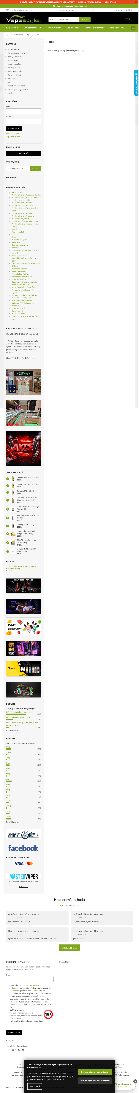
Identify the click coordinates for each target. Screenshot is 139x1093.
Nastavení (35, 1086)
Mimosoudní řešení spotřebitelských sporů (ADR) (24, 257)
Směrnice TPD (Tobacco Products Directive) (25, 304)
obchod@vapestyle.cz (19, 1046)
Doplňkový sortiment (16, 86)
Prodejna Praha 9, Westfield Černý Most (25, 209)
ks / (23, 153)
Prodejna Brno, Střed (20, 218)
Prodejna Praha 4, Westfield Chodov (26, 195)
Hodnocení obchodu (20, 269)
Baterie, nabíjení (14, 75)
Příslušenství (13, 78)
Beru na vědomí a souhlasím (94, 1072)
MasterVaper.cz (23, 887)
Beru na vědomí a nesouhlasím (95, 1080)
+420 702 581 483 (17, 1050)
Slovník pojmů (17, 311)
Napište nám (17, 242)
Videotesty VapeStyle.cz (22, 276)
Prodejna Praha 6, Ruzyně (22, 202)
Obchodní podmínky (20, 245)
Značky (10, 93)
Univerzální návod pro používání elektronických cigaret (24, 283)
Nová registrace (12, 133)
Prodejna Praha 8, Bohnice (22, 205)
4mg (8, 768)
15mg (8, 806)
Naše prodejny (66, 10)
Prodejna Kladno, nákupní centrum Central (25, 225)
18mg (8, 811)
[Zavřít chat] (135, 1081)
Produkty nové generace (18, 89)
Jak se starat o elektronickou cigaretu (23, 291)
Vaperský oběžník (19, 279)
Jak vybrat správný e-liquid (23, 298)
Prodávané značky (19, 313)
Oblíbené (15, 234)
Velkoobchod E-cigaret (21, 274)
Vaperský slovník (18, 308)
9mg (8, 789)
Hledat (85, 19)
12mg (8, 800)
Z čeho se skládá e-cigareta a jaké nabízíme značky (21, 567)
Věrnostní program (19, 240)
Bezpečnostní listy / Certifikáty (24, 287)
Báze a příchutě (14, 67)
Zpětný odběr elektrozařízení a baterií (24, 317)
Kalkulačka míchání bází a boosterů (26, 263)
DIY (9, 82)
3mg (8, 763)
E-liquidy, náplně (14, 64)
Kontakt (15, 229)
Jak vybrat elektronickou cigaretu (25, 295)
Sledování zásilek (19, 271)
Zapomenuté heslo (14, 137)
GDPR (14, 261)
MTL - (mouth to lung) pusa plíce (19, 712)
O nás (14, 237)
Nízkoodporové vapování (22, 300)
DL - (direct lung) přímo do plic (18, 717)
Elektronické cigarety (16, 53)
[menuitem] (12, 28)
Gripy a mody (13, 60)
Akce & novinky (14, 49)
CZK (118, 10)
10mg (8, 795)
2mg (8, 757)
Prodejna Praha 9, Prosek (22, 213)
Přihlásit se (14, 128)
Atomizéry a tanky (15, 71)
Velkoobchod (123, 1075)
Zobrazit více (69, 948)
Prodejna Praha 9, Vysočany (23, 216)
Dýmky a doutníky (15, 56)
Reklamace (16, 247)
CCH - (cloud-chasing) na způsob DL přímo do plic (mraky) (23, 724)
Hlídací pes (16, 266)
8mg (8, 784)
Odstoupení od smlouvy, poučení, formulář (25, 251)
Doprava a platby (18, 232)
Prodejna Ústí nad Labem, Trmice (25, 221)
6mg (8, 779)
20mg (8, 816)
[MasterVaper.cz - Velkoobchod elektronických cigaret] (23, 876)
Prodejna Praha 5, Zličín (21, 200)
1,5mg (8, 752)
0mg (8, 747)
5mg (8, 773)
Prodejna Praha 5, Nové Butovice (25, 197)
